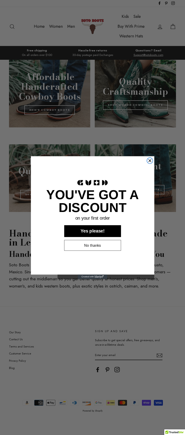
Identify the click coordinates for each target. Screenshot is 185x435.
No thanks (92, 245)
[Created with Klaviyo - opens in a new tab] (92, 276)
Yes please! (93, 230)
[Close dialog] (150, 160)
